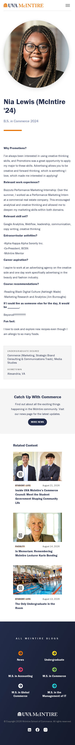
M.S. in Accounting (20, 676)
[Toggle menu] (67, 5)
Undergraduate (54, 659)
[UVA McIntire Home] (38, 715)
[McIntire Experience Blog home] (24, 5)
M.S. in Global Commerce (20, 694)
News (20, 659)
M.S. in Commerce (54, 676)
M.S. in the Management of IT (54, 694)
